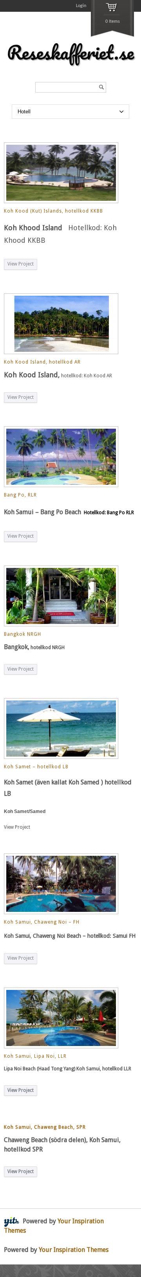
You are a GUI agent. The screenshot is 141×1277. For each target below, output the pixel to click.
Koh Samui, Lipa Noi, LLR (35, 1056)
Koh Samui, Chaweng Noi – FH (42, 922)
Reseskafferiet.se (70, 52)
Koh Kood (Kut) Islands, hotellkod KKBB (53, 211)
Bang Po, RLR (20, 495)
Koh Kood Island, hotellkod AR (42, 362)
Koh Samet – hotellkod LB (36, 766)
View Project (20, 264)
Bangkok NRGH (22, 634)
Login (81, 6)
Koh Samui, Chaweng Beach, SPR (45, 1127)
